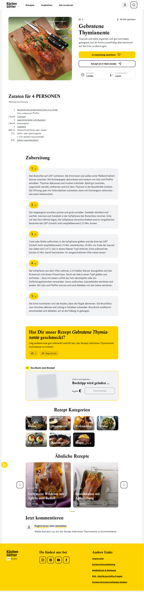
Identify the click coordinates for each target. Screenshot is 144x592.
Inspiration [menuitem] (46, 5)
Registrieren (42, 525)
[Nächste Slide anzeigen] (124, 485)
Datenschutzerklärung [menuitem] (103, 564)
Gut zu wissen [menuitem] (66, 5)
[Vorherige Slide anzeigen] (20, 485)
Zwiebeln (21, 126)
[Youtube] (58, 560)
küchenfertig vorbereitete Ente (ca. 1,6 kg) (37, 109)
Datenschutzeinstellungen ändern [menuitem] (109, 582)
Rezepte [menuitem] (30, 5)
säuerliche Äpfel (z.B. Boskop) (31, 119)
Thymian (21, 116)
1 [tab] (70, 511)
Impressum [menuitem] (98, 558)
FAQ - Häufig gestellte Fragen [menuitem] (107, 576)
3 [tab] (73, 511)
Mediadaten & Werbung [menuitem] (104, 570)
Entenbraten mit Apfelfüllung (87, 496)
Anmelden (61, 525)
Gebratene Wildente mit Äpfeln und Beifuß (46, 496)
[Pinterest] (50, 560)
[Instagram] (42, 560)
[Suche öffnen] (134, 5)
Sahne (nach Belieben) (28, 140)
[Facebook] (66, 560)
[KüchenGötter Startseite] (11, 5)
